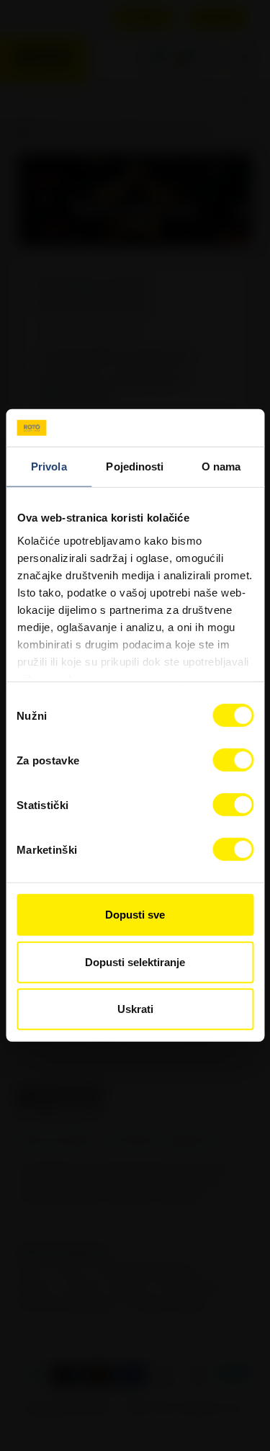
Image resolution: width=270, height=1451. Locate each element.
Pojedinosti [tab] (134, 466)
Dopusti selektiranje (135, 962)
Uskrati (135, 1009)
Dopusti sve (135, 914)
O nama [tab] (221, 466)
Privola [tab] (49, 466)
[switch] (232, 760)
